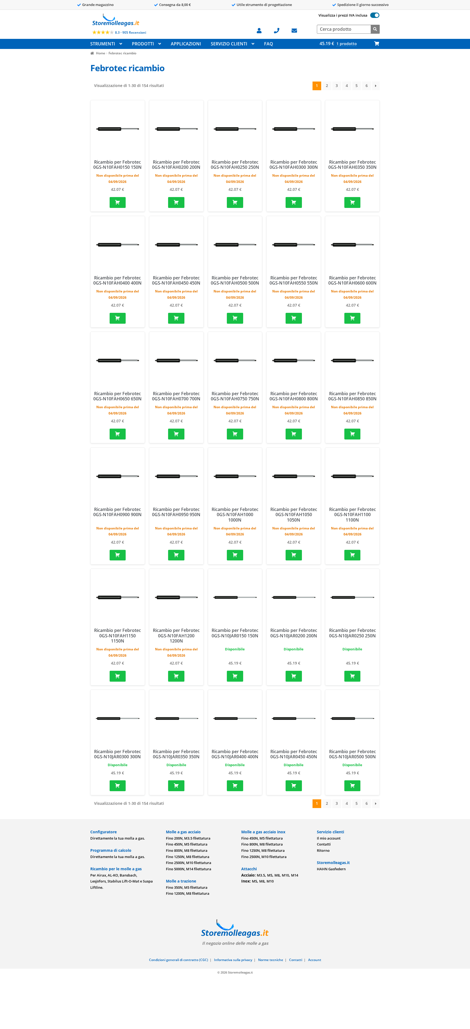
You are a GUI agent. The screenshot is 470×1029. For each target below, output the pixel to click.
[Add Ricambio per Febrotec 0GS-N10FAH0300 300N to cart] (294, 202)
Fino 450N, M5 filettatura (187, 844)
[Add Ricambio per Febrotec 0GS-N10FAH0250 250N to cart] (235, 202)
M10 (285, 875)
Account (314, 960)
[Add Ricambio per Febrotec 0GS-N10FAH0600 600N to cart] (352, 318)
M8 (277, 875)
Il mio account (329, 838)
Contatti (324, 844)
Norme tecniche (270, 960)
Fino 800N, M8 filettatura (187, 850)
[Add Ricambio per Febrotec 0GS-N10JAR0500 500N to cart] (352, 785)
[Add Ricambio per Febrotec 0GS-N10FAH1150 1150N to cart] (118, 676)
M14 (294, 875)
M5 (269, 875)
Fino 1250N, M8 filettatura (187, 856)
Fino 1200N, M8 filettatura (187, 893)
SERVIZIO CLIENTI (229, 44)
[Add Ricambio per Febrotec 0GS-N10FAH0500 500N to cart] (235, 318)
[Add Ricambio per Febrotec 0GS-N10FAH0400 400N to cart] (118, 318)
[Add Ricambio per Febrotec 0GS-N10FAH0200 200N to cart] (176, 202)
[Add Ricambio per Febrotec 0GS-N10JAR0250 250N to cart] (352, 676)
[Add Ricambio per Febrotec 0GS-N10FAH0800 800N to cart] (294, 434)
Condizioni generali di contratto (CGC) (178, 960)
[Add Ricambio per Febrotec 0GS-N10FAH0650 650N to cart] (118, 434)
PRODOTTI (143, 44)
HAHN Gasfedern (331, 868)
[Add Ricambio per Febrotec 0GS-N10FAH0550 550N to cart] (294, 318)
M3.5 (261, 875)
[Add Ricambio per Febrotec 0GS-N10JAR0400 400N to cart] (235, 785)
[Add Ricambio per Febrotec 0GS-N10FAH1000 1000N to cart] (235, 555)
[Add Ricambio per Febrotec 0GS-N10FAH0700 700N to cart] (176, 434)
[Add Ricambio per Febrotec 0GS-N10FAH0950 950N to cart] (176, 555)
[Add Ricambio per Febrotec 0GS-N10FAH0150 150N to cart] (118, 202)
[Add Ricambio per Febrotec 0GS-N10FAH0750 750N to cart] (235, 434)
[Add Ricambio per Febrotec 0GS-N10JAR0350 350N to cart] (176, 785)
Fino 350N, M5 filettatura (187, 887)
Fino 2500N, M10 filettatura (188, 862)
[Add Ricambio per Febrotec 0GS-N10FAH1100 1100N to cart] (352, 555)
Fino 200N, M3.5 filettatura (188, 838)
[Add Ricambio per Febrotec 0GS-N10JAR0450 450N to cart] (294, 785)
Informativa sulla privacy (233, 960)
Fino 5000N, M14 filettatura (188, 868)
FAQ (268, 44)
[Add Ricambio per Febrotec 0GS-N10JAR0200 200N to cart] (294, 676)
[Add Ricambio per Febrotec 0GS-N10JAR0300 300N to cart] (118, 785)
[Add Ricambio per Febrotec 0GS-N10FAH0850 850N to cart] (352, 434)
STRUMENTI (102, 44)
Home (100, 53)
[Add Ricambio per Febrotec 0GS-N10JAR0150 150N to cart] (235, 676)
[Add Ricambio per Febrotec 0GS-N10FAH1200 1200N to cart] (176, 676)
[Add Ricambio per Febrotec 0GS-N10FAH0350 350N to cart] (352, 202)
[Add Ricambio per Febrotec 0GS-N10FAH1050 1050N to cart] (294, 555)
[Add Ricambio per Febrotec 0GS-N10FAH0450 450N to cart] (176, 318)
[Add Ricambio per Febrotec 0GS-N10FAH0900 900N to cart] (118, 555)
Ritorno (323, 850)
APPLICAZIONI (186, 44)
